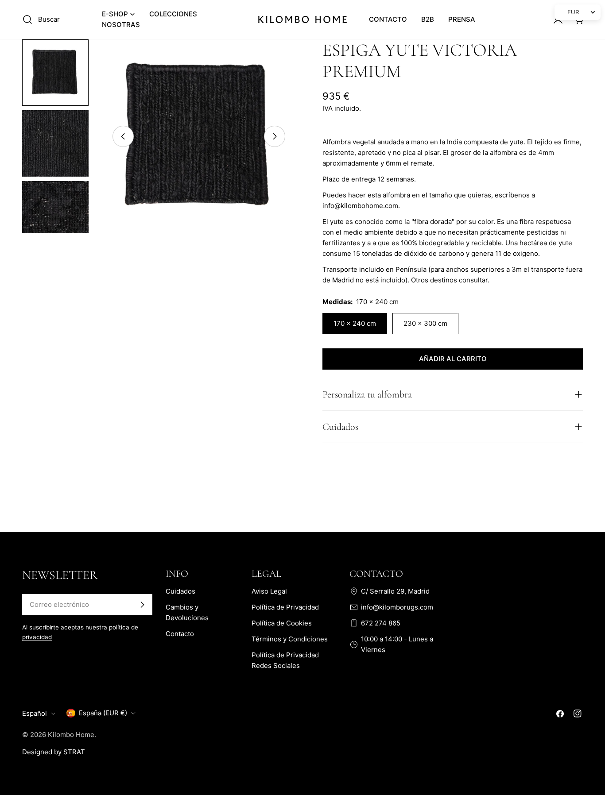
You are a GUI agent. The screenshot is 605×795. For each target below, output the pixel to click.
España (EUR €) (103, 713)
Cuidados (180, 591)
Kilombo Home (71, 734)
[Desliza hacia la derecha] (274, 136)
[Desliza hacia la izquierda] (123, 136)
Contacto (180, 633)
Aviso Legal (269, 591)
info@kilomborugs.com (397, 607)
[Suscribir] (142, 604)
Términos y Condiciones (290, 639)
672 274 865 (380, 623)
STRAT (74, 752)
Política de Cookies (282, 623)
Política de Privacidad (285, 607)
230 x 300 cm (425, 323)
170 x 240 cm (355, 323)
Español (34, 713)
